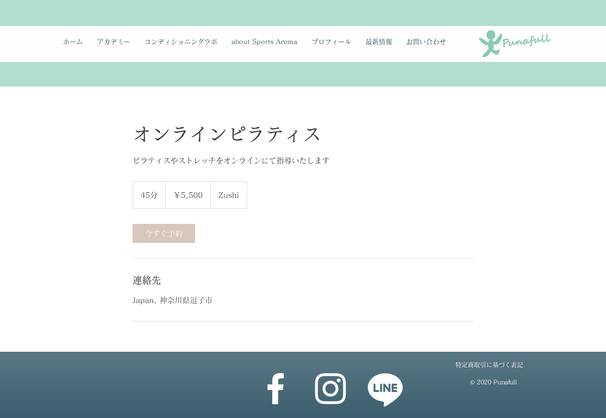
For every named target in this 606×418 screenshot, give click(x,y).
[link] (164, 233)
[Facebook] (275, 388)
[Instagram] (330, 388)
